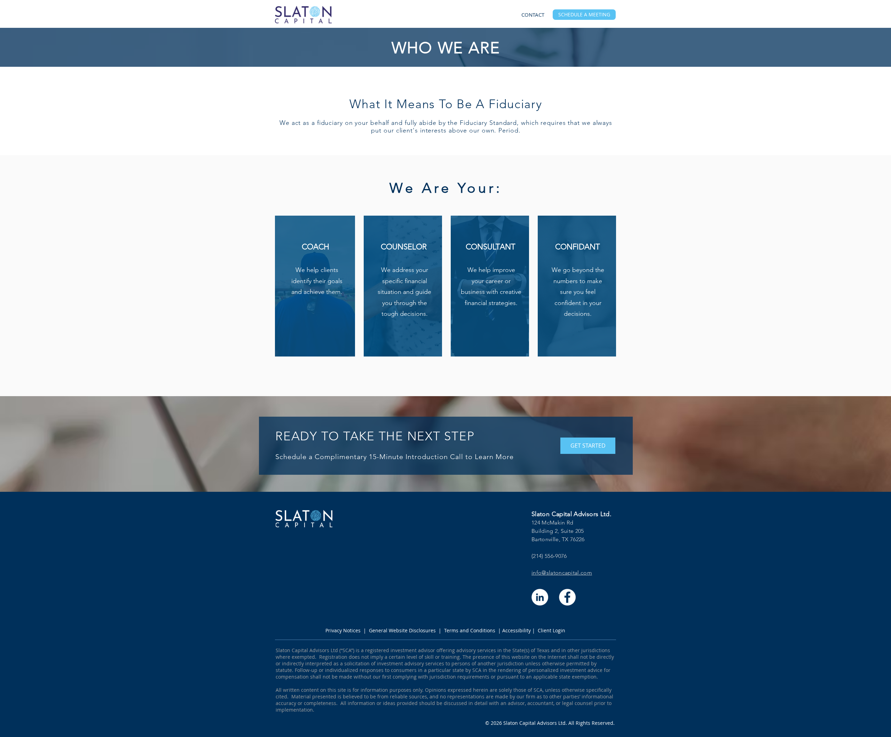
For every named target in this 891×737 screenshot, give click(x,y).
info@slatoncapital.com (561, 572)
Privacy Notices (343, 630)
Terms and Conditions (469, 630)
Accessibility (516, 630)
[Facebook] (567, 597)
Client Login (551, 630)
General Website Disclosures (402, 630)
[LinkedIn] (539, 597)
